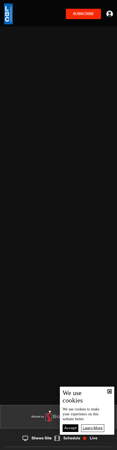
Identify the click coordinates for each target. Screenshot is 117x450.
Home (15, 444)
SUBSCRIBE (83, 14)
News (41, 444)
